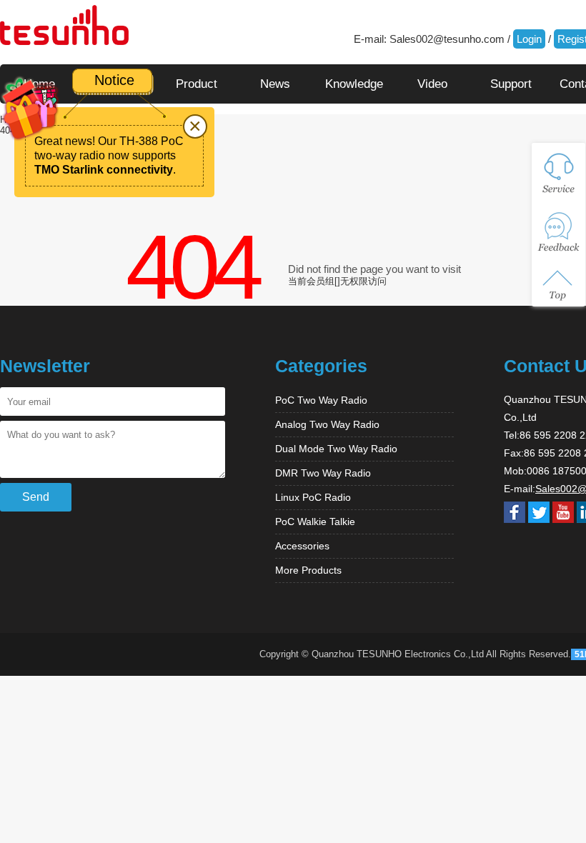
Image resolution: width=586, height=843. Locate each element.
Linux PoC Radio (313, 497)
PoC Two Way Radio (321, 400)
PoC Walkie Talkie (315, 521)
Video (432, 84)
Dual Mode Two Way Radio (336, 448)
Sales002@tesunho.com (447, 39)
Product (196, 84)
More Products (308, 570)
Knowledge (354, 84)
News (275, 84)
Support (511, 84)
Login (529, 39)
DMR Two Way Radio (323, 473)
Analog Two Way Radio (327, 424)
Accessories (302, 546)
